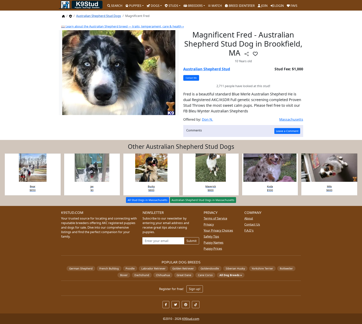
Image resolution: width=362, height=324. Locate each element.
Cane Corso (205, 275)
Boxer (124, 275)
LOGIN (279, 6)
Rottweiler (286, 268)
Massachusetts (291, 119)
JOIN (264, 6)
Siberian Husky (235, 268)
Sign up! (194, 289)
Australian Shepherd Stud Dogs (98, 16)
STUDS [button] (173, 6)
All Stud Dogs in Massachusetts (147, 200)
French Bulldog (109, 268)
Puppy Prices (213, 248)
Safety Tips (211, 236)
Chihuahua (163, 275)
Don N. (207, 119)
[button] (255, 53)
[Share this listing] (246, 53)
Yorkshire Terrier (262, 268)
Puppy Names (213, 242)
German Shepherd (81, 268)
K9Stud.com (190, 319)
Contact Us (252, 224)
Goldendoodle (210, 268)
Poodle (130, 268)
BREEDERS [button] (195, 6)
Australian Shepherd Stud (206, 68)
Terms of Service (215, 218)
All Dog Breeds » (230, 275)
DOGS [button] (155, 6)
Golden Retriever (183, 268)
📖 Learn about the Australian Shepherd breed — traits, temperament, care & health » (122, 26)
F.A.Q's (249, 230)
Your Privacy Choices (218, 230)
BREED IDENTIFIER (241, 6)
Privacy (209, 224)
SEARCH (116, 6)
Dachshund (141, 275)
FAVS (293, 6)
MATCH (216, 6)
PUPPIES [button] (134, 6)
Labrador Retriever (153, 268)
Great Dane (184, 275)
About (248, 218)
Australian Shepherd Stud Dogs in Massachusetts (203, 200)
